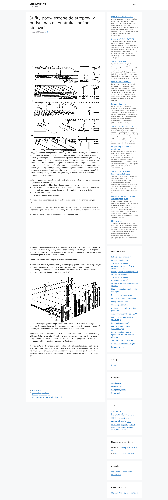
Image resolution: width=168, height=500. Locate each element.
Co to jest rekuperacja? (120, 323)
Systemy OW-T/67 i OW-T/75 (122, 39)
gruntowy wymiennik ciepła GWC (124, 314)
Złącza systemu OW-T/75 (124, 453)
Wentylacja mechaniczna (120, 302)
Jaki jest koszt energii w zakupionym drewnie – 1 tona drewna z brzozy (122, 266)
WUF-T (121, 430)
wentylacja (115, 430)
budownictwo (36, 393)
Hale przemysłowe (118, 390)
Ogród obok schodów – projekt (123, 344)
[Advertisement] (65, 50)
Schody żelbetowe (118, 104)
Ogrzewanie (116, 393)
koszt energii (130, 418)
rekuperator (124, 425)
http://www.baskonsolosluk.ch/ (123, 471)
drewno (114, 418)
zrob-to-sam (116, 475)
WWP (125, 430)
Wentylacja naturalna (119, 305)
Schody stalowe (117, 347)
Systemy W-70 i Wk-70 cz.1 (122, 17)
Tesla (118, 427)
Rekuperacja (115, 425)
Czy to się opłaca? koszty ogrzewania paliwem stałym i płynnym (122, 334)
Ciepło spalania (133, 415)
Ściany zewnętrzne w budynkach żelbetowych (47, 397)
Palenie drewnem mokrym (121, 257)
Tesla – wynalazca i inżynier (122, 340)
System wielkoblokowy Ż (121, 82)
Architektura (116, 383)
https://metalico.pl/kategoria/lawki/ (124, 493)
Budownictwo (38, 3)
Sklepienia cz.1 (117, 221)
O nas (134, 5)
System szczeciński (118, 61)
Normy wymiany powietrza (121, 295)
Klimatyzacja (121, 418)
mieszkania (45, 393)
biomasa (113, 411)
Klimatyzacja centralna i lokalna (123, 298)
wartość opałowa (126, 427)
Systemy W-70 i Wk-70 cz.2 (122, 126)
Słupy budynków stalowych (41, 395)
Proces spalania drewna (120, 260)
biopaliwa (118, 411)
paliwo (129, 422)
